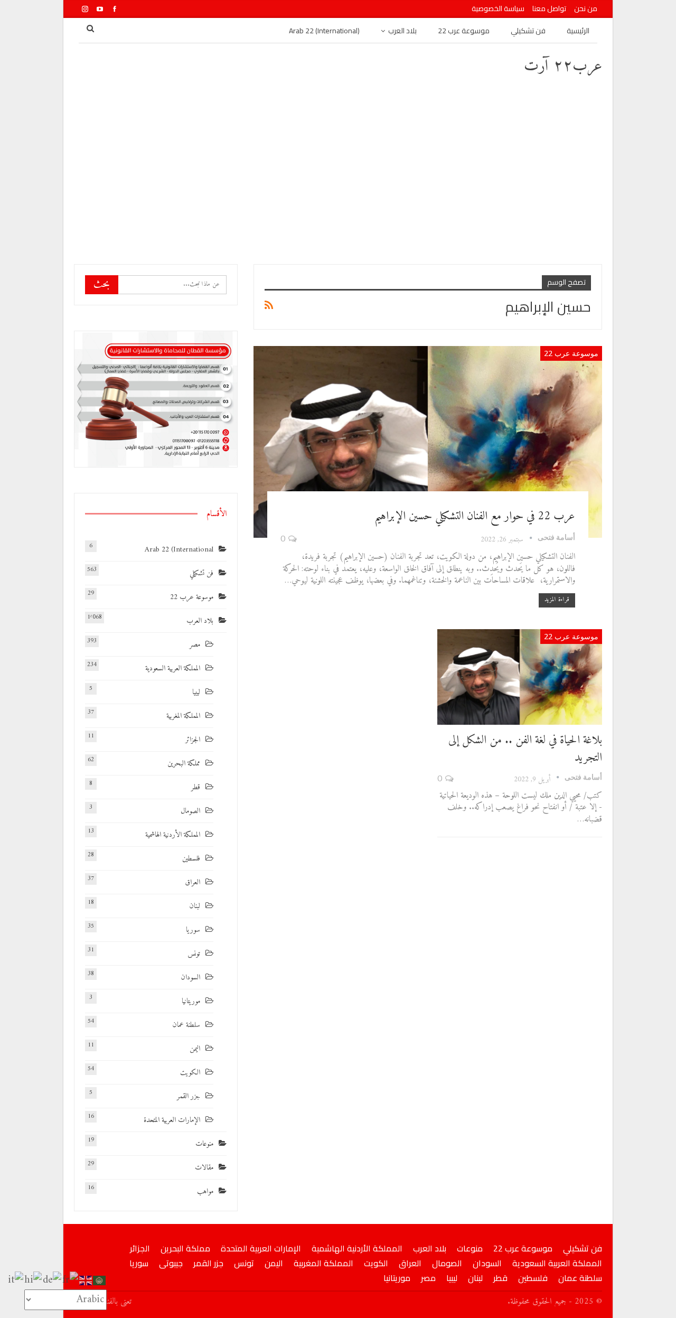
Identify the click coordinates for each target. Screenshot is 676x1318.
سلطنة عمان (186, 1025)
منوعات (204, 1144)
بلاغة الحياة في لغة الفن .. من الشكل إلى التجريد (525, 749)
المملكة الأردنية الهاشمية (172, 835)
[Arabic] (100, 1280)
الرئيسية (578, 31)
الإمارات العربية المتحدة (172, 1120)
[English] (86, 1280)
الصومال (190, 811)
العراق (192, 882)
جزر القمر (188, 1096)
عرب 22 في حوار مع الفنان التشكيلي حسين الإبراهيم (474, 516)
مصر (195, 644)
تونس (193, 953)
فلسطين (191, 858)
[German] (52, 1280)
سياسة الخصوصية (498, 8)
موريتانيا (191, 1001)
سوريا (193, 930)
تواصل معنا (549, 8)
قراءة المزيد (556, 599)
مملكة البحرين (183, 763)
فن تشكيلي (528, 31)
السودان (190, 977)
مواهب (205, 1191)
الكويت (190, 1072)
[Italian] (16, 1280)
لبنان (194, 906)
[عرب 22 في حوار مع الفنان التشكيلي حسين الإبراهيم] (427, 442)
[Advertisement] (338, 169)
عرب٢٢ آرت (563, 66)
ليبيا (196, 692)
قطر (195, 787)
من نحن (585, 8)
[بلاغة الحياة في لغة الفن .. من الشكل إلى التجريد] (519, 677)
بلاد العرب (402, 31)
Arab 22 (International (179, 549)
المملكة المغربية (183, 716)
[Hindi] (33, 1280)
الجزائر (192, 739)
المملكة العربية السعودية (172, 668)
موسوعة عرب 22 (464, 31)
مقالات (204, 1167)
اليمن (195, 1048)
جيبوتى (171, 1263)
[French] (70, 1280)
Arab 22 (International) (324, 31)
